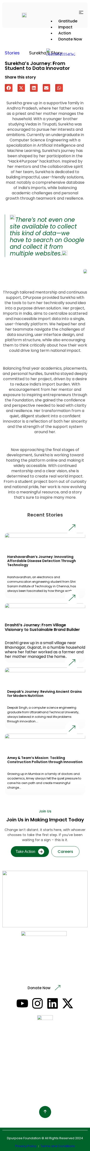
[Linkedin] (53, 1003)
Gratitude (67, 21)
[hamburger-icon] (81, 12)
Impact (65, 27)
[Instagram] (37, 1003)
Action (64, 33)
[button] (8, 88)
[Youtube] (22, 1003)
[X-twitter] (68, 1003)
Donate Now (70, 39)
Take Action (25, 852)
